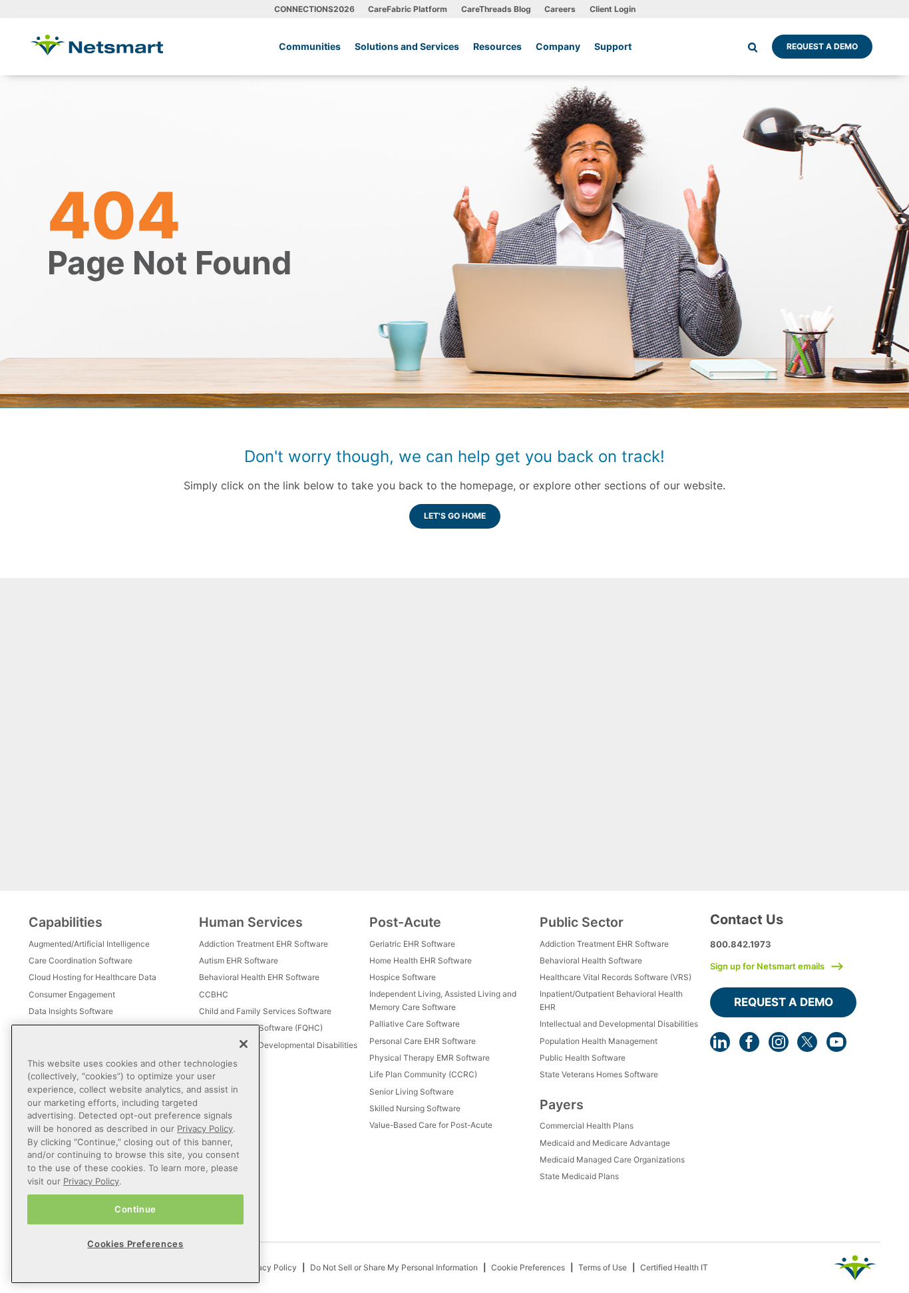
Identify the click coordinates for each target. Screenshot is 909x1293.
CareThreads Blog (496, 9)
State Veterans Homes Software (599, 1074)
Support (613, 46)
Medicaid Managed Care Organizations (612, 1159)
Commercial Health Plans (587, 1126)
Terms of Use (602, 1267)
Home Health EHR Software (420, 960)
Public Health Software (583, 1058)
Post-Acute (405, 922)
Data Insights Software (71, 1011)
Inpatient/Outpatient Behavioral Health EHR (611, 1000)
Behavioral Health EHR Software (259, 977)
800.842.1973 (740, 944)
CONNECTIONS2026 (314, 9)
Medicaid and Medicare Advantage (605, 1143)
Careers (560, 9)
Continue (135, 1209)
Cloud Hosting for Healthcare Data (92, 977)
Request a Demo (822, 46)
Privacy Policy (270, 1267)
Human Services (251, 922)
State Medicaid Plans (579, 1176)
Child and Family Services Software (265, 1011)
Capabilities (65, 922)
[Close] (243, 1044)
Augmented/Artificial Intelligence (89, 944)
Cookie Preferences (528, 1267)
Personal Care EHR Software (422, 1041)
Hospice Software (402, 977)
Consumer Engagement (72, 994)
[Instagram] (779, 1042)
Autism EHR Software (238, 960)
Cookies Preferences (135, 1243)
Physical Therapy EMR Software (429, 1058)
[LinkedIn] (720, 1042)
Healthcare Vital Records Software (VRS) (615, 977)
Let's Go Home (455, 516)
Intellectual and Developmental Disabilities (278, 1045)
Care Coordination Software (80, 960)
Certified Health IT (674, 1267)
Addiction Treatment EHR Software (263, 944)
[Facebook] (749, 1042)
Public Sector (582, 922)
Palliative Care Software (414, 1024)
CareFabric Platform (407, 9)
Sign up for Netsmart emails (767, 966)
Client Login (613, 9)
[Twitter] (807, 1042)
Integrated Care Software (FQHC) (261, 1028)
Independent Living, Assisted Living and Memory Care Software (442, 1000)
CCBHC (213, 994)
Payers (562, 1105)
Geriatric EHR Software (412, 944)
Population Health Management (598, 1041)
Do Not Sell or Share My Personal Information (394, 1267)
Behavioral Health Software (591, 960)
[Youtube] (836, 1042)
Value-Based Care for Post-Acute (430, 1125)
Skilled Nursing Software (414, 1108)
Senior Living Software (411, 1092)
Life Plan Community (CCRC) (423, 1074)
